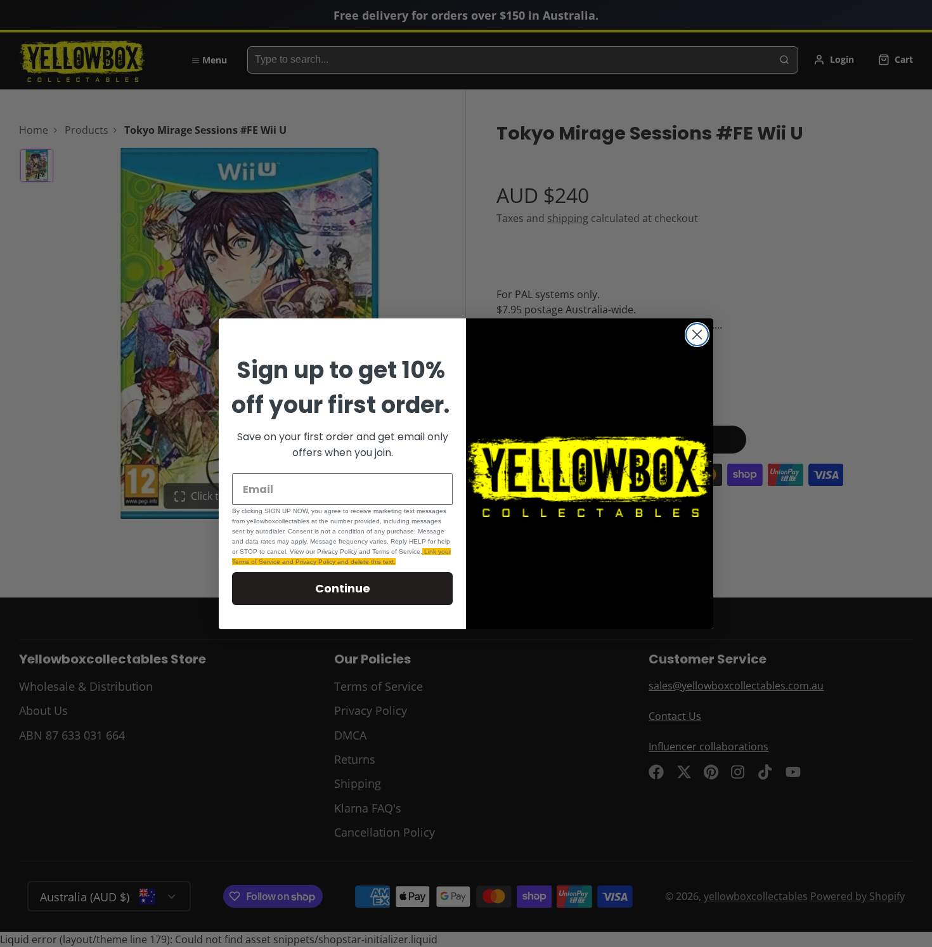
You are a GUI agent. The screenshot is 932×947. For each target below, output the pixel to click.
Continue (342, 588)
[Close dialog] (697, 334)
